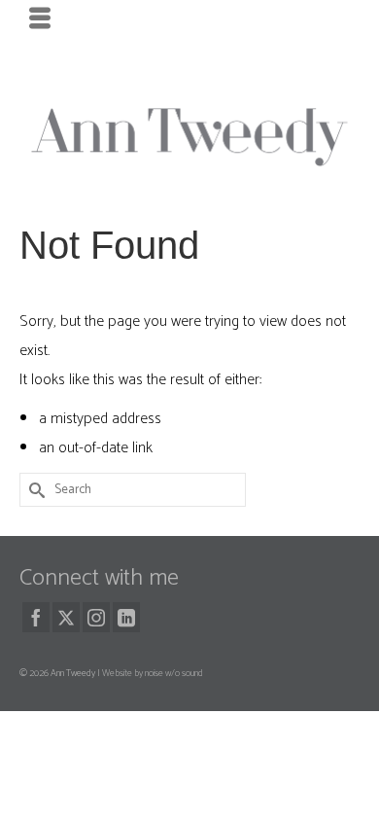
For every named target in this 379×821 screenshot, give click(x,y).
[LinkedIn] (126, 616)
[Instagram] (96, 616)
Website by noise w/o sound (152, 673)
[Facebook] (36, 616)
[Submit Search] (34, 490)
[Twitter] (66, 616)
